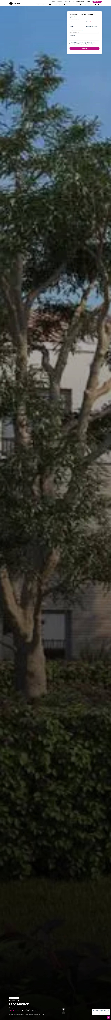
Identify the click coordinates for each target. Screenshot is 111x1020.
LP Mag (100, 4)
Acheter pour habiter (54, 4)
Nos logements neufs (41, 4)
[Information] (106, 987)
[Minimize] (108, 987)
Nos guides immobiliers (80, 4)
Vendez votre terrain (80, 1)
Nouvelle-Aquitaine (28, 1014)
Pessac (35, 1014)
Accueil (11, 1014)
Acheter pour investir (67, 4)
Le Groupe (88, 1)
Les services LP (92, 4)
